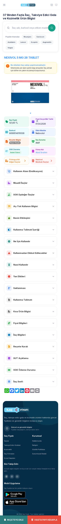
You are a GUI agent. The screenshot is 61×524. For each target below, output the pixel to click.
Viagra (10, 48)
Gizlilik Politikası (38, 449)
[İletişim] (56, 5)
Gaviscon (40, 37)
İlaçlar (6, 441)
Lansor (23, 42)
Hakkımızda (37, 441)
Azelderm (11, 42)
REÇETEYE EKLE (15, 520)
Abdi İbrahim (41, 152)
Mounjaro (27, 37)
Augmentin (47, 42)
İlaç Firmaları (9, 454)
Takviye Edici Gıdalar (12, 445)
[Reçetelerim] (51, 5)
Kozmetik (8, 449)
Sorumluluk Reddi (39, 454)
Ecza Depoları (9, 458)
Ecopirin (34, 42)
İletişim (35, 445)
